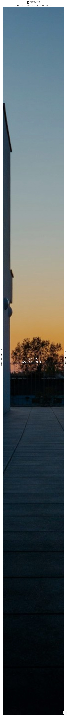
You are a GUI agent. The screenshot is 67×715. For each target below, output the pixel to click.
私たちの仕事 (23, 5)
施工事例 (28, 5)
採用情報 (17, 5)
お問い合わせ (48, 5)
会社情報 (38, 5)
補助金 (43, 5)
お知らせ (33, 5)
